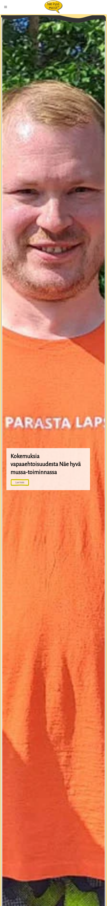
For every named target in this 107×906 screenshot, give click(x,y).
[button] (5, 7)
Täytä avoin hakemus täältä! (29, 493)
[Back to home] (53, 7)
